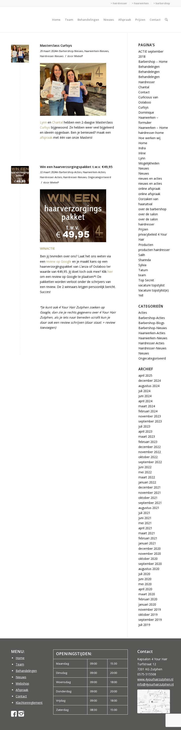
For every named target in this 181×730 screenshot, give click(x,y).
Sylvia (142, 265)
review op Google (58, 261)
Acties (142, 312)
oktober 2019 (148, 614)
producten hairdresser (154, 250)
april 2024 (145, 401)
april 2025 (145, 375)
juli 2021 (144, 513)
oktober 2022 (148, 457)
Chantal (57, 122)
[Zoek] (166, 19)
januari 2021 (147, 543)
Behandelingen (149, 67)
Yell (140, 295)
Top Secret (146, 280)
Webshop (22, 683)
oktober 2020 (148, 559)
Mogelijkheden (148, 163)
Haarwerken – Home (153, 127)
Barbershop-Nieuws (71, 51)
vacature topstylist (151, 285)
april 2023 (145, 431)
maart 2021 (146, 533)
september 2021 (150, 503)
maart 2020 (146, 594)
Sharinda (144, 260)
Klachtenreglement (29, 703)
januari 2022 (147, 482)
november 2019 (149, 609)
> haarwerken (140, 3)
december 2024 (149, 380)
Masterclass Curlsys (56, 45)
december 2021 (149, 487)
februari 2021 (147, 538)
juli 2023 (144, 426)
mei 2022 (145, 472)
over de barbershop (152, 209)
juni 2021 (144, 518)
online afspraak (149, 188)
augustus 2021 (148, 508)
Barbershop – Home (153, 61)
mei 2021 (145, 523)
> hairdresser (119, 3)
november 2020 (149, 553)
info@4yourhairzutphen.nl (155, 684)
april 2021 (145, 528)
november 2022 (149, 452)
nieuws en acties (150, 178)
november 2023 (149, 416)
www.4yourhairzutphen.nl (155, 679)
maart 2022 (146, 477)
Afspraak (22, 690)
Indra (142, 148)
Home (142, 143)
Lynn (43, 122)
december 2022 (149, 447)
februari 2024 (147, 411)
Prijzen (143, 229)
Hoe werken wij (149, 138)
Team (20, 664)
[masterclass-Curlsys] (20, 54)
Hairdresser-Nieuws (51, 56)
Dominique (146, 112)
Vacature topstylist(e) (153, 290)
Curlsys (45, 127)
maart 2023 (146, 436)
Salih (141, 255)
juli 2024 (144, 391)
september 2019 (150, 620)
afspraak (46, 137)
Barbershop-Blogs (151, 323)
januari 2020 (147, 604)
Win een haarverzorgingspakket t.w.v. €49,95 (76, 166)
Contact (144, 92)
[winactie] (20, 175)
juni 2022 (144, 467)
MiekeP (78, 56)
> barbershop (161, 3)
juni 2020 (144, 579)
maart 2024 (146, 406)
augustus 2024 (148, 386)
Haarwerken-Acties (94, 172)
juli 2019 (144, 625)
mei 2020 (145, 584)
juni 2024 (144, 396)
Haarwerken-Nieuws (96, 51)
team (142, 275)
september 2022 (150, 462)
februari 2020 (147, 599)
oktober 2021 (148, 498)
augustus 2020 (148, 569)
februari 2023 (147, 442)
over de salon (148, 214)
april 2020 (145, 589)
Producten (145, 245)
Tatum (143, 270)
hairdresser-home (151, 133)
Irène (142, 153)
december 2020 (149, 548)
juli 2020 (144, 574)
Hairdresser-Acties (51, 177)
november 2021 (149, 492)
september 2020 (150, 564)
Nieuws (143, 168)
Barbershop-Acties (70, 172)
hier (110, 271)
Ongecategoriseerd (99, 177)
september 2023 (150, 421)
